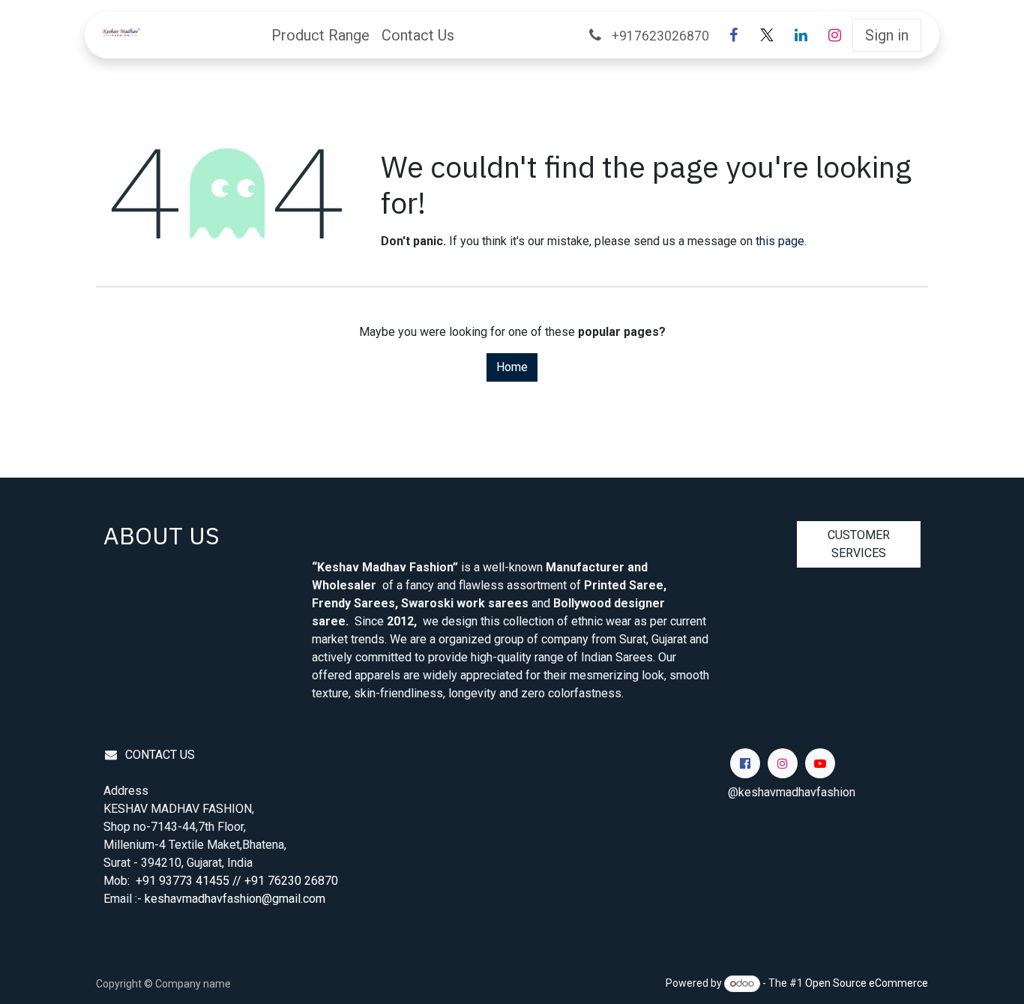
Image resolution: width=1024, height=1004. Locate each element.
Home (512, 367)
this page (780, 241)
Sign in (887, 35)
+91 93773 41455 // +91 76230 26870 (238, 881)
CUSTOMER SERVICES (859, 544)
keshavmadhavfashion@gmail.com (235, 899)
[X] (767, 35)
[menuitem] (320, 35)
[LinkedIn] (801, 35)
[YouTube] (820, 763)
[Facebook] (733, 35)
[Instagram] (834, 35)
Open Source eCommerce (866, 983)
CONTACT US (160, 755)
